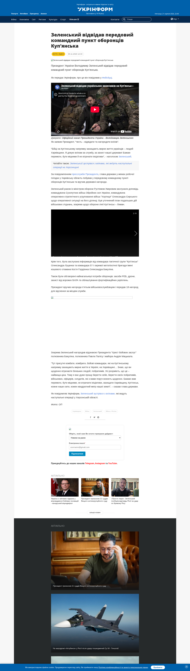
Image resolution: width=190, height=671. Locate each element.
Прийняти (157, 667)
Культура (53, 19)
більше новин (95, 512)
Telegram (89, 463)
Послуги (14, 14)
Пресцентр (34, 14)
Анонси (44, 14)
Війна (14, 19)
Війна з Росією (111, 411)
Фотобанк (24, 14)
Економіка (24, 19)
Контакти (115, 19)
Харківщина (77, 411)
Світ (34, 19)
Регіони (42, 19)
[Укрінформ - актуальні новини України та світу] (95, 9)
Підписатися (77, 454)
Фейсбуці (107, 77)
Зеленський (125, 156)
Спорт (63, 19)
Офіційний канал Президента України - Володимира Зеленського (97, 138)
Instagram (100, 463)
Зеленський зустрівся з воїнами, (98, 393)
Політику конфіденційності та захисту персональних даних (123, 667)
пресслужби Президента (85, 174)
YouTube (112, 463)
